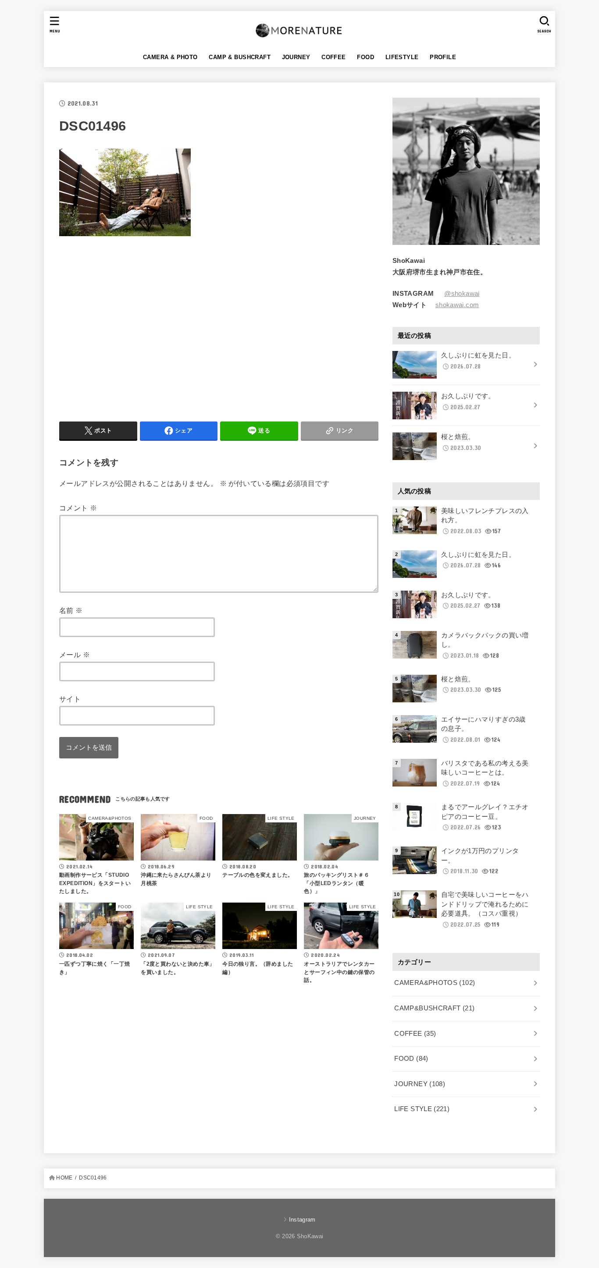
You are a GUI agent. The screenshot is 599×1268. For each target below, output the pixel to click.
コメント (78, 508)
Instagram (302, 1219)
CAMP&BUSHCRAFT (434, 1008)
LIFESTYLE (402, 57)
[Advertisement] (133, 327)
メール (74, 655)
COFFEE (333, 57)
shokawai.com (457, 304)
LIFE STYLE (421, 1108)
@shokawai (461, 293)
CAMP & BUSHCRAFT (240, 57)
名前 (71, 610)
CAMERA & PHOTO (170, 57)
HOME (64, 1177)
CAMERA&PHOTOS (434, 982)
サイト (70, 699)
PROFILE (443, 57)
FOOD (365, 57)
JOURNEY (296, 57)
